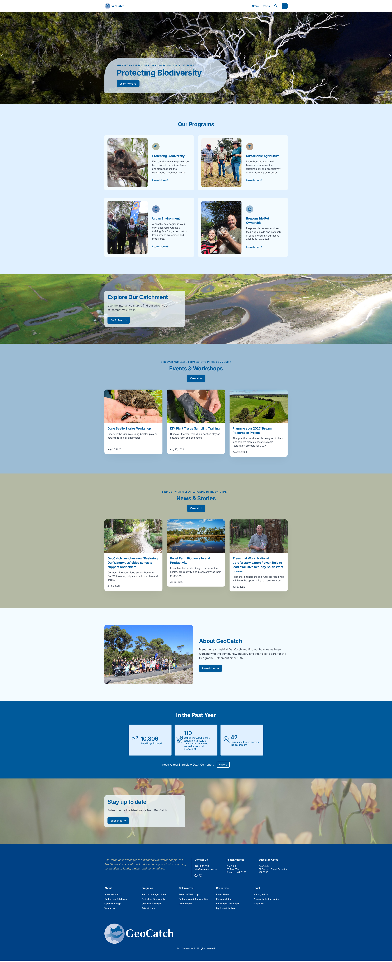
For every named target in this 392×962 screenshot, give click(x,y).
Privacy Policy (260, 894)
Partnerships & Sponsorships (194, 899)
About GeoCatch (112, 894)
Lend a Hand (185, 903)
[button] (2, 56)
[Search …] (275, 6)
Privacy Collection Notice (266, 899)
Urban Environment (151, 903)
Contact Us (201, 859)
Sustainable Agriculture (154, 894)
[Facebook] (196, 875)
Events (266, 6)
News (255, 6)
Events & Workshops (189, 894)
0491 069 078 (201, 866)
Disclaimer (258, 903)
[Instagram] (200, 875)
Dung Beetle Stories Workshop (129, 428)
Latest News (222, 894)
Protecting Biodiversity (153, 899)
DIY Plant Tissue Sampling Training (195, 428)
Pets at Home (148, 908)
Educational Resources (227, 903)
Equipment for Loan (226, 908)
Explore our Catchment (116, 899)
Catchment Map (112, 903)
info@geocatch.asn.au (205, 869)
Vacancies (109, 908)
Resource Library (225, 899)
